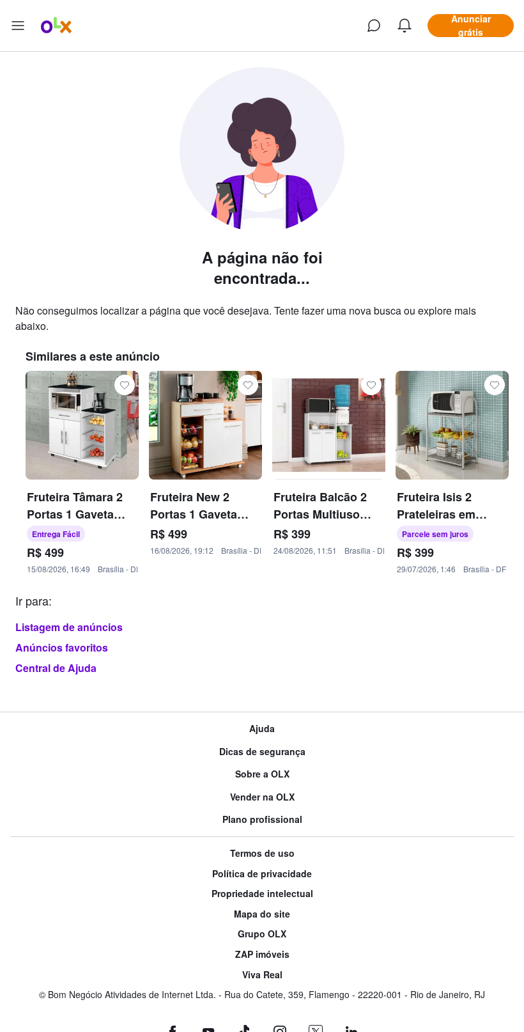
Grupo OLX (262, 934)
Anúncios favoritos (61, 647)
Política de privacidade (262, 874)
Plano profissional (262, 819)
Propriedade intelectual (262, 893)
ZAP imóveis (262, 954)
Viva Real (262, 975)
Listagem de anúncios (69, 627)
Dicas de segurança (262, 752)
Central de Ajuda (55, 668)
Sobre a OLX (262, 774)
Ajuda (262, 729)
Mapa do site (262, 914)
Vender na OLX (262, 797)
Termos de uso (262, 853)
